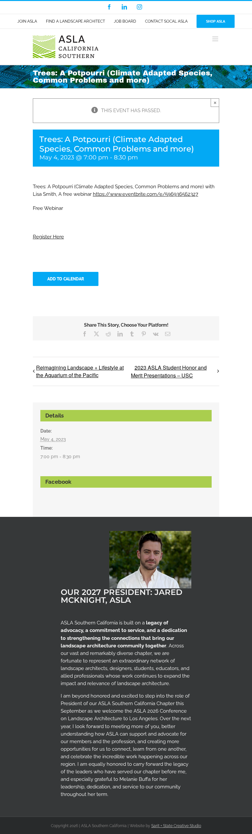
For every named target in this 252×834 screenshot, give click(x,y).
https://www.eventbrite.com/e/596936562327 (145, 194)
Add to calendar (65, 279)
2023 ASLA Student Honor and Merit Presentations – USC (169, 371)
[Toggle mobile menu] (215, 38)
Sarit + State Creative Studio (176, 826)
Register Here (48, 237)
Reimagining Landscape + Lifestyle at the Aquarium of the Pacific (80, 371)
